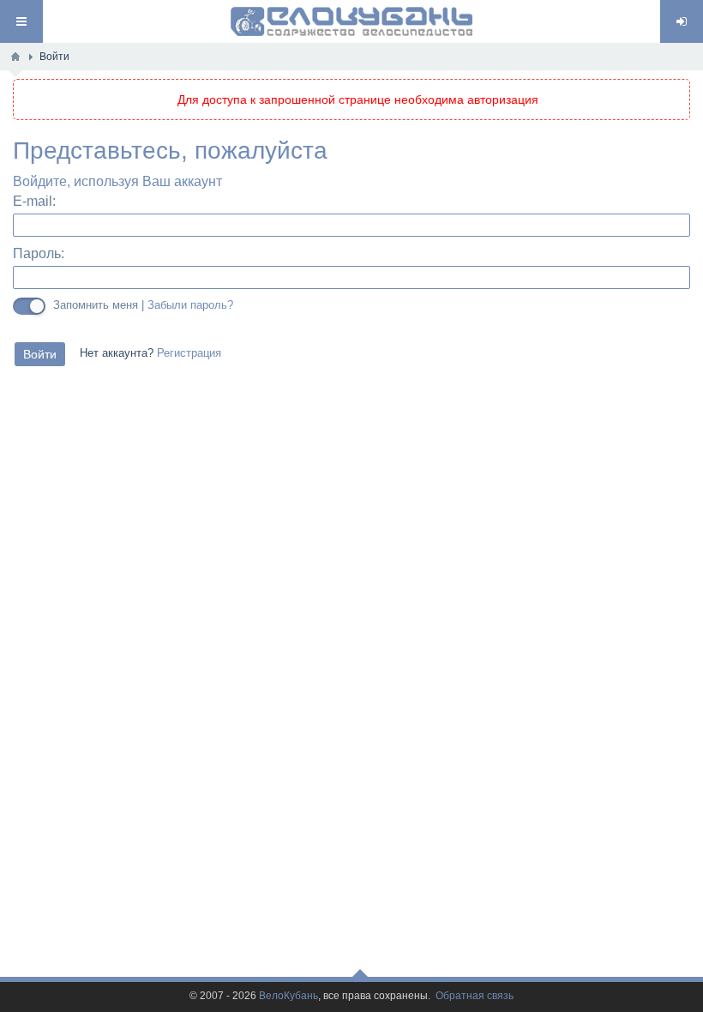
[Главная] (15, 56)
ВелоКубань (288, 996)
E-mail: (34, 201)
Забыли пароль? (190, 305)
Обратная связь (475, 996)
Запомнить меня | (143, 304)
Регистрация (189, 353)
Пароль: (38, 253)
